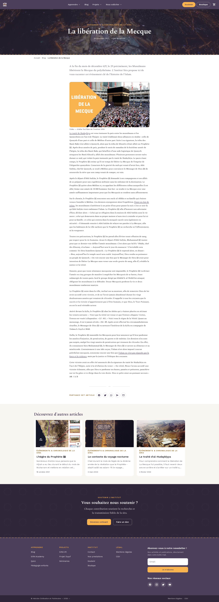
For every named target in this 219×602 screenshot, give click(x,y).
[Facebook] (150, 584)
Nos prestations (95, 556)
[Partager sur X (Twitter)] (105, 395)
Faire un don (122, 522)
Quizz (33, 561)
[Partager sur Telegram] (117, 395)
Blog (44, 58)
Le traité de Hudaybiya (79, 133)
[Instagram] (156, 584)
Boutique (203, 4)
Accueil (37, 58)
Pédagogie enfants (39, 565)
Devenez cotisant (99, 522)
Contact (91, 552)
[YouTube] (169, 584)
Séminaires (64, 561)
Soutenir (189, 4)
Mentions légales (124, 552)
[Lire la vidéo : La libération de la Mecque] (109, 104)
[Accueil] (5, 4)
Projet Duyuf (65, 556)
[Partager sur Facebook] (99, 395)
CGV (118, 556)
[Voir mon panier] (214, 4)
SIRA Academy (37, 556)
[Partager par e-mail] (123, 395)
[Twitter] (163, 584)
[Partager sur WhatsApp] (111, 395)
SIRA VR (63, 552)
